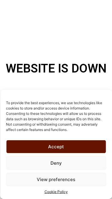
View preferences (56, 179)
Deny (56, 163)
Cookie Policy (56, 191)
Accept (56, 146)
